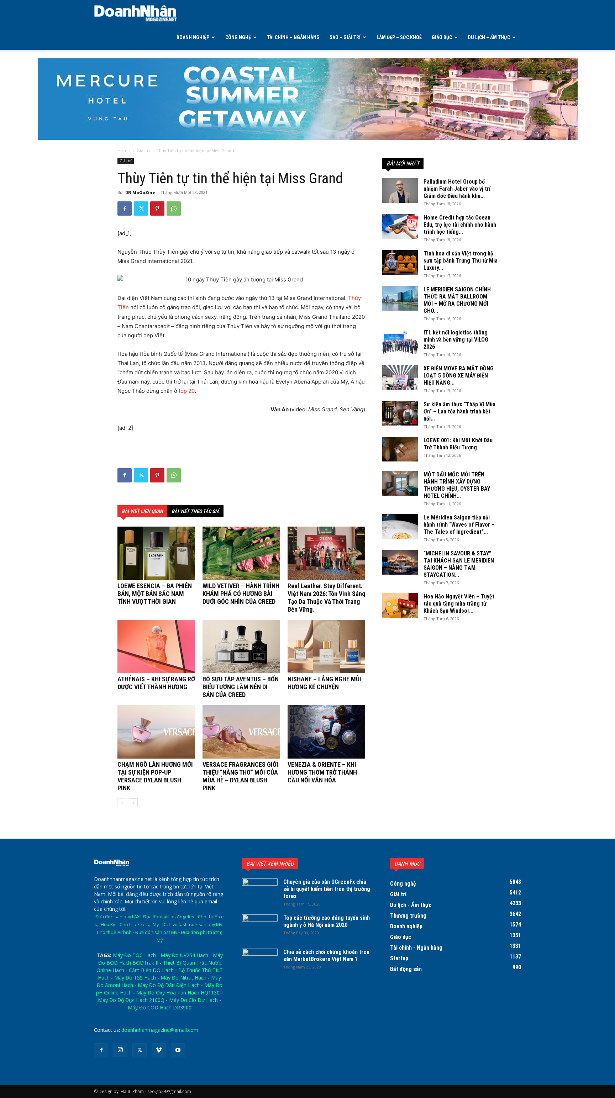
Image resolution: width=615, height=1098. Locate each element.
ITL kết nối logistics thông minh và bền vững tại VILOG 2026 (456, 339)
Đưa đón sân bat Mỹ (156, 932)
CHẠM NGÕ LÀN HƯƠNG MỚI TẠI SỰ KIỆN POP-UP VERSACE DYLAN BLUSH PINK (155, 776)
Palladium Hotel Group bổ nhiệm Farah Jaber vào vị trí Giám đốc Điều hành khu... (457, 188)
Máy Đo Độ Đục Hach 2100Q (131, 1000)
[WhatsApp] (174, 208)
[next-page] (133, 802)
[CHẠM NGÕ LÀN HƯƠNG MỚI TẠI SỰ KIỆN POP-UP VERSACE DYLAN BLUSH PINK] (156, 732)
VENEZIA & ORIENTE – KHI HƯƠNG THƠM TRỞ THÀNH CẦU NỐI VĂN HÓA (322, 772)
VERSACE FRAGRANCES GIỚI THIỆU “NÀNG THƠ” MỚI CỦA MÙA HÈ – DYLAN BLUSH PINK (240, 776)
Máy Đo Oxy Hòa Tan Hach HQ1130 (178, 992)
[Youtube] (178, 1050)
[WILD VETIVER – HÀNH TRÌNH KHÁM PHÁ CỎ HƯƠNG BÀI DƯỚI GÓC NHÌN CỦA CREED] (241, 553)
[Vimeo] (159, 1050)
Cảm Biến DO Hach (151, 970)
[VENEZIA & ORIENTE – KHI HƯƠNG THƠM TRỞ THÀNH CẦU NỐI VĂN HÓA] (326, 732)
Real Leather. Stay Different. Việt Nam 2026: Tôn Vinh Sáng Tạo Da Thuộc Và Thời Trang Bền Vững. (326, 597)
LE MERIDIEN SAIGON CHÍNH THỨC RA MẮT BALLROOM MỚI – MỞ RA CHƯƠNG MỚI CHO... (457, 300)
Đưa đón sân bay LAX (117, 917)
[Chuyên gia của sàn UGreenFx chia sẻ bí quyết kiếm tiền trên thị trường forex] (260, 890)
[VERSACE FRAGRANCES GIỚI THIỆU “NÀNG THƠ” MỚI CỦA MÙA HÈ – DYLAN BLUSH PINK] (241, 732)
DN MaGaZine (140, 192)
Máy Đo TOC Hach (134, 955)
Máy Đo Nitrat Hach (183, 977)
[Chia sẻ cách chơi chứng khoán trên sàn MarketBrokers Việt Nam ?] (260, 961)
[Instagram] (120, 1050)
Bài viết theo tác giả (195, 511)
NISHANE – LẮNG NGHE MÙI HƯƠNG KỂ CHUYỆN (324, 683)
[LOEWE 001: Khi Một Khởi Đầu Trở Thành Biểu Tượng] (400, 449)
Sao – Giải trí (345, 37)
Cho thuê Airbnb (114, 932)
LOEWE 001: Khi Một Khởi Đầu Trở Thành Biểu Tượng (458, 444)
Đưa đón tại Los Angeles (168, 917)
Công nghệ (238, 37)
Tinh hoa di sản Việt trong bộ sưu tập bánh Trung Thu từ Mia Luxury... (461, 260)
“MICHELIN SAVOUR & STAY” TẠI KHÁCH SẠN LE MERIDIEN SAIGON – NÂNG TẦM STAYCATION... (459, 564)
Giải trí (143, 151)
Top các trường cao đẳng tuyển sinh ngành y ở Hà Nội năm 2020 (326, 921)
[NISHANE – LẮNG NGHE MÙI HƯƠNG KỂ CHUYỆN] (326, 646)
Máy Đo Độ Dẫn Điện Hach (169, 985)
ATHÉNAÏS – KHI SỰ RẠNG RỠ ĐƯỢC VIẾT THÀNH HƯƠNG (156, 683)
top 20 (187, 390)
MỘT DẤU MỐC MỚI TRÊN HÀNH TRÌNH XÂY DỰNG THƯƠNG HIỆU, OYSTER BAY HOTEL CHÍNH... (457, 485)
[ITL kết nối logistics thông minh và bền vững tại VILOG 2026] (400, 341)
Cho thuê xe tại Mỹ (139, 925)
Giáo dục (442, 37)
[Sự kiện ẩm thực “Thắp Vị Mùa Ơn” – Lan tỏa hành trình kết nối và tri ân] (400, 413)
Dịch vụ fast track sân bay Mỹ (192, 925)
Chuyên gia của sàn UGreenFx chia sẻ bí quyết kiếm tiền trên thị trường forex (326, 888)
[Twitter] (141, 208)
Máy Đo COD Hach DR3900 (159, 1007)
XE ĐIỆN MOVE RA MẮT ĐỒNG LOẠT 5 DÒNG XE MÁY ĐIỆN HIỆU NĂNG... (459, 375)
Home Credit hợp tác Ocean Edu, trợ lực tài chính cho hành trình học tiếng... (460, 224)
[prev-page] (121, 802)
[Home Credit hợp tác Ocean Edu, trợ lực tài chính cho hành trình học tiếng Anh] (400, 226)
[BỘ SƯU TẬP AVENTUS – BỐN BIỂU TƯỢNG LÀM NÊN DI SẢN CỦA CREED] (241, 646)
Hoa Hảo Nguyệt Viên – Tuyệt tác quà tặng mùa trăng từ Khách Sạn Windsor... (459, 603)
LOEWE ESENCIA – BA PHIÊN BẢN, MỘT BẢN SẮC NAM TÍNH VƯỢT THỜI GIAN (154, 593)
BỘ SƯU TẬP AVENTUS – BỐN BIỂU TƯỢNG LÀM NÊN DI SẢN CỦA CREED (241, 686)
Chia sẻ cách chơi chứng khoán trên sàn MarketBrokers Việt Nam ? (326, 955)
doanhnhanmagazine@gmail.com (159, 1029)
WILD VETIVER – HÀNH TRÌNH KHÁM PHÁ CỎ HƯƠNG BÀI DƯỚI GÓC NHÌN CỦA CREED (241, 593)
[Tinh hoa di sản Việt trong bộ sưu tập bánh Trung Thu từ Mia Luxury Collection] (400, 262)
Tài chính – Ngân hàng (293, 37)
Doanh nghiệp (193, 37)
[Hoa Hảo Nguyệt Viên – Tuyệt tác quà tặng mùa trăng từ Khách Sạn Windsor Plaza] (400, 605)
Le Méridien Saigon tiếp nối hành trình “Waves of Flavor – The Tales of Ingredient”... (459, 524)
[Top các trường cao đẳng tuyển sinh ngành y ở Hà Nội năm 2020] (260, 926)
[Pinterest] (157, 208)
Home (123, 151)
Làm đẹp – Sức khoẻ (399, 37)
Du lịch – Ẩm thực (489, 37)
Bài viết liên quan (142, 511)
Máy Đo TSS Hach (135, 977)
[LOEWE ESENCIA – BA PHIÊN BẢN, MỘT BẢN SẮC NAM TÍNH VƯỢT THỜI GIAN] (156, 553)
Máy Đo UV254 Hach (184, 955)
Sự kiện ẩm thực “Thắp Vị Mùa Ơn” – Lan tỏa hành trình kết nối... (459, 411)
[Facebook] (124, 208)
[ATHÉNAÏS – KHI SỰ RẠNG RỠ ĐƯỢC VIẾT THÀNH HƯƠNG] (156, 646)
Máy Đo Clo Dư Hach (193, 1000)
